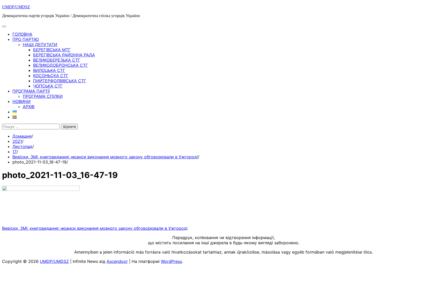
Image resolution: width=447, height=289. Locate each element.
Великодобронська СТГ (60, 65)
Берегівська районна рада (64, 54)
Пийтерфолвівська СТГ (59, 80)
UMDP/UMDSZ (16, 7)
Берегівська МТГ (52, 49)
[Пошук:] (31, 126)
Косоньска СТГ (50, 75)
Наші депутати (40, 44)
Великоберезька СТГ (56, 60)
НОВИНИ (21, 101)
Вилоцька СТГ (49, 70)
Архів (28, 106)
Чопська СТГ (48, 85)
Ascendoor (117, 261)
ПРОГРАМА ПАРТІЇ (31, 91)
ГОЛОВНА (22, 34)
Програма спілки (43, 96)
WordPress (171, 261)
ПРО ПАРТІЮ (25, 39)
